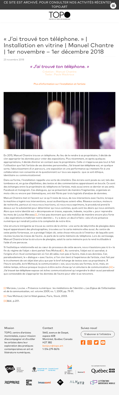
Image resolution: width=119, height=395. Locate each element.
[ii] (62, 251)
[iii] (111, 267)
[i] (36, 215)
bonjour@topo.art (53, 346)
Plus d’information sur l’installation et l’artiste (59, 84)
